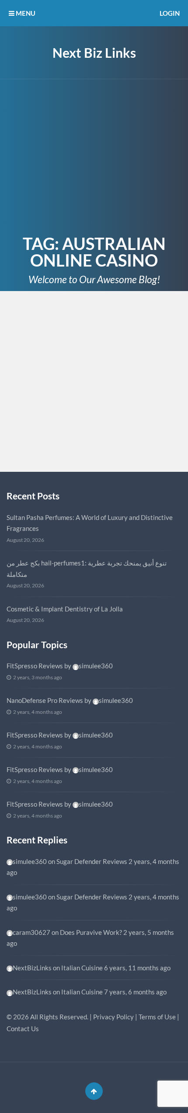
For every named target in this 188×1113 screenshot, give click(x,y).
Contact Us (23, 1028)
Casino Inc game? (55, 338)
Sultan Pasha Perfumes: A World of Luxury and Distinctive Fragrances (90, 523)
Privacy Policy (113, 1017)
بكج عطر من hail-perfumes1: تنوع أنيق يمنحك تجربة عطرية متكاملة (87, 568)
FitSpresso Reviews (35, 666)
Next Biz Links (94, 52)
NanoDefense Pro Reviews (45, 700)
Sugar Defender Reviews (91, 861)
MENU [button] (24, 13)
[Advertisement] (94, 155)
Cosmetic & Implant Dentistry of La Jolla (65, 609)
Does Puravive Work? (91, 932)
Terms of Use (157, 1017)
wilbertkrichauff (51, 444)
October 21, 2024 (38, 325)
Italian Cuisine (82, 968)
